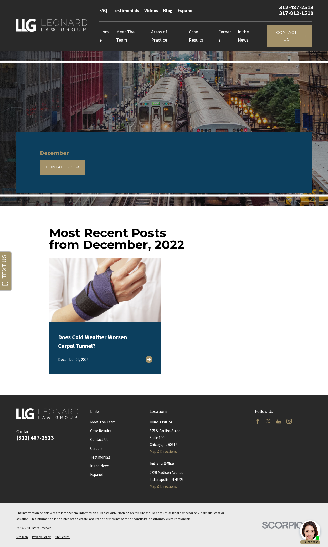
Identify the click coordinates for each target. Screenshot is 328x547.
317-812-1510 (296, 13)
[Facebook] (257, 421)
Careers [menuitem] (224, 36)
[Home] (51, 25)
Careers (96, 448)
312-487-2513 (296, 7)
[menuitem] (22, 537)
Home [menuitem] (104, 36)
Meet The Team (102, 422)
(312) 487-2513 (35, 438)
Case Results (100, 430)
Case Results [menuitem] (196, 36)
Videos (151, 10)
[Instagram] (289, 421)
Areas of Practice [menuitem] (159, 36)
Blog (167, 10)
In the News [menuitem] (243, 36)
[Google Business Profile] (278, 421)
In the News (100, 465)
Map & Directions (163, 451)
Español (186, 10)
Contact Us (99, 439)
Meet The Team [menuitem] (125, 36)
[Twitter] (268, 421)
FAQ (103, 10)
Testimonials (125, 10)
